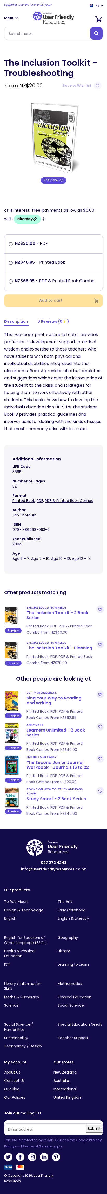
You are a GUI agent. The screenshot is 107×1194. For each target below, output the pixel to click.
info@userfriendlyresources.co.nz (53, 869)
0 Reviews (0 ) (53, 321)
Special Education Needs (46, 607)
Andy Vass (34, 725)
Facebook (20, 1157)
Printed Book (23, 500)
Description (16, 321)
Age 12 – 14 (81, 558)
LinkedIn (44, 1157)
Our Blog (11, 1089)
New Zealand (65, 1072)
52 (14, 486)
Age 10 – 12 (60, 558)
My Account (15, 1062)
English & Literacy (41, 757)
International (65, 1089)
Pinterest (56, 1157)
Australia (61, 1080)
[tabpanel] (53, 137)
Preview (51, 180)
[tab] (16, 321)
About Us (12, 1072)
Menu (9, 17)
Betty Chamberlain (41, 692)
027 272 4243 (53, 862)
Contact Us (14, 1080)
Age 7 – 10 (40, 558)
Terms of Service (37, 1146)
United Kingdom (68, 1097)
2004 (17, 544)
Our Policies (14, 1097)
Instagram (32, 1157)
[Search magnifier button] (96, 33)
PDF (40, 500)
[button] (83, 85)
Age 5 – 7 (20, 558)
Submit (94, 1128)
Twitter (8, 1157)
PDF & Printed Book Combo (69, 500)
